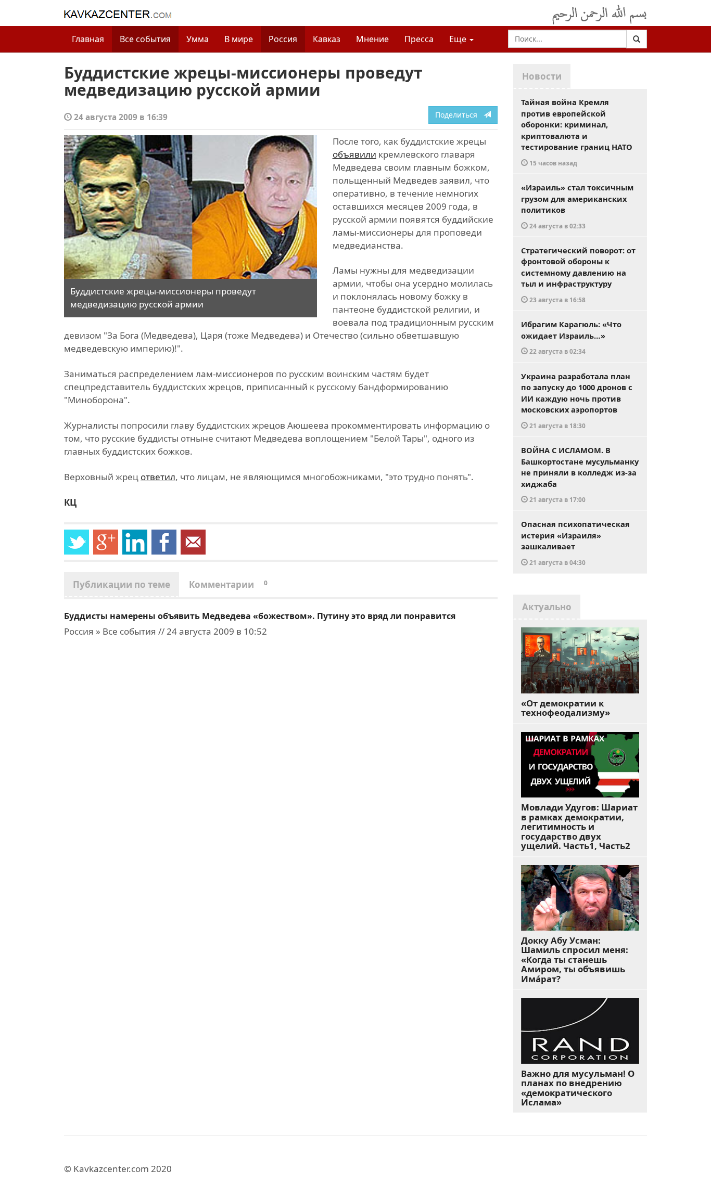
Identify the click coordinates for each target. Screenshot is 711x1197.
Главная (88, 39)
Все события (145, 39)
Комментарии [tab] (228, 584)
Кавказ (326, 39)
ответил (158, 477)
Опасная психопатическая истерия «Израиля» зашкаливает (575, 543)
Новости (542, 76)
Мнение (372, 39)
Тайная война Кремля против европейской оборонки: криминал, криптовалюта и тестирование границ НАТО (576, 132)
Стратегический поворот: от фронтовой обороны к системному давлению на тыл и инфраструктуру (578, 274)
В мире (238, 39)
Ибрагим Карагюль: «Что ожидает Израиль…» (571, 337)
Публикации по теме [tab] (121, 584)
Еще (458, 39)
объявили (354, 154)
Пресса (419, 39)
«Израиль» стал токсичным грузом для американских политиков (577, 206)
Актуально (547, 607)
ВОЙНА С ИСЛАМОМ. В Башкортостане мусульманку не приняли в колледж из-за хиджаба (580, 474)
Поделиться (459, 115)
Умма (197, 39)
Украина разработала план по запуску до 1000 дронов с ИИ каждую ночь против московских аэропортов (576, 400)
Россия (283, 39)
